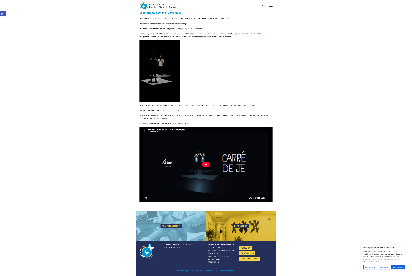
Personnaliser (370, 267)
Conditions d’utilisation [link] (226, 271)
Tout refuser (384, 267)
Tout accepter (398, 267)
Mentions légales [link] (184, 271)
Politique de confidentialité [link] (203, 271)
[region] (384, 258)
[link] (3, 13)
